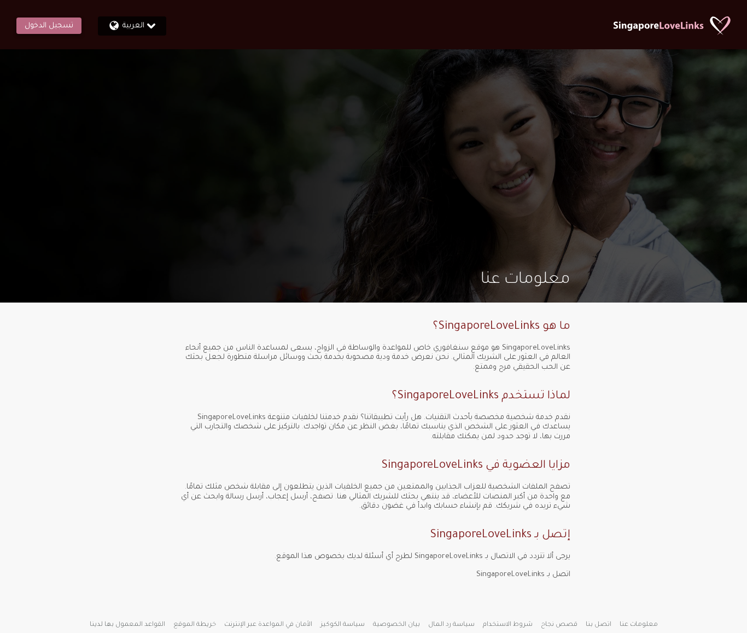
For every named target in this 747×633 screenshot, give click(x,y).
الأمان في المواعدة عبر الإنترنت (268, 625)
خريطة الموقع (194, 625)
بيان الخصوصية (396, 625)
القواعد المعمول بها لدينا (127, 625)
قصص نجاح (559, 625)
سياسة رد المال (451, 625)
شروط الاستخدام (508, 625)
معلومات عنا (639, 625)
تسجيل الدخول (49, 26)
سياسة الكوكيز (342, 625)
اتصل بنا (598, 625)
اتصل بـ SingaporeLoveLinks (523, 575)
